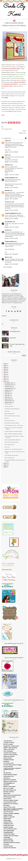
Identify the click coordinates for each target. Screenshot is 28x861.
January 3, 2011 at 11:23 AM (11, 227)
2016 (5, 372)
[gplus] (12, 311)
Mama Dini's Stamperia (10, 779)
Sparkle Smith (7, 818)
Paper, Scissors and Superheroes (12, 795)
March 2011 (8, 399)
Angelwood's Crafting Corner (11, 746)
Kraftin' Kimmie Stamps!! (10, 774)
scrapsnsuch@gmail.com (11, 213)
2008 (5, 466)
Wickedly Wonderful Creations (12, 842)
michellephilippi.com (9, 783)
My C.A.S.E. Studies (9, 788)
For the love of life (8, 763)
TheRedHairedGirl (8, 832)
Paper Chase (7, 793)
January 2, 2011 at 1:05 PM (11, 210)
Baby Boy (7, 418)
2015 (5, 374)
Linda (6, 140)
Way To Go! (7, 447)
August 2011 (8, 390)
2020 (5, 365)
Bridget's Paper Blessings (10, 747)
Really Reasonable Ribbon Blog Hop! (12, 439)
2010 (5, 463)
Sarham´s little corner (9, 807)
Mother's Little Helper (9, 786)
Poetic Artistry (7, 798)
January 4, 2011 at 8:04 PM (11, 254)
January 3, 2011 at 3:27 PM (11, 238)
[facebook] (6, 311)
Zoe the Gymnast (8, 404)
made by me (7, 778)
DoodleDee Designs (9, 759)
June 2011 (7, 393)
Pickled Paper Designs (9, 797)
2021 (5, 363)
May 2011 (7, 395)
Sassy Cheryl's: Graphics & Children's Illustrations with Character (13, 809)
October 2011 (8, 386)
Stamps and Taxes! (9, 825)
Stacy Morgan (8, 221)
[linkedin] (15, 311)
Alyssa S (7, 257)
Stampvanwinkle (9, 241)
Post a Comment (7, 267)
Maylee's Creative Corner (10, 781)
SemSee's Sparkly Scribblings (11, 813)
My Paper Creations (9, 791)
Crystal (7, 230)
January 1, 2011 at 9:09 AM (11, 161)
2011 (5, 381)
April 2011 (7, 397)
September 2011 (9, 388)
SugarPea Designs (8, 827)
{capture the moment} (10, 847)
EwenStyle (6, 761)
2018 (5, 369)
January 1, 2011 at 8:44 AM (11, 152)
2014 (5, 376)
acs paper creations (9, 742)
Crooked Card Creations (10, 753)
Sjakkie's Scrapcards (9, 817)
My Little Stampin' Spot (10, 790)
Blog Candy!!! (13, 338)
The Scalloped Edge (9, 830)
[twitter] (9, 311)
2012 (5, 379)
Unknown (7, 165)
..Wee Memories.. (8, 741)
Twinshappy (7, 837)
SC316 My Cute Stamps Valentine (12, 423)
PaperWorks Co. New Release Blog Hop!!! (14, 449)
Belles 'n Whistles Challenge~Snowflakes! (13, 433)
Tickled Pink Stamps (9, 834)
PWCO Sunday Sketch (9, 444)
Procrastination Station (10, 802)
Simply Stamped (8, 815)
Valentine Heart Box (9, 406)
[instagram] (17, 311)
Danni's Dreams (8, 758)
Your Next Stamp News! (10, 420)
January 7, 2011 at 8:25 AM (11, 264)
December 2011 (9, 383)
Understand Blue (8, 839)
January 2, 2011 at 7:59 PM (11, 218)
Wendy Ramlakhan (10, 177)
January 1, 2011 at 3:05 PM (11, 187)
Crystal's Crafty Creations (10, 754)
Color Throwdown (8, 751)
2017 (5, 371)
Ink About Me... (8, 773)
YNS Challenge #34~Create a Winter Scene (14, 425)
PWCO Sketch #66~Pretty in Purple (12, 415)
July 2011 (7, 392)
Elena (6, 155)
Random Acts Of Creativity (11, 803)
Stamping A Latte (8, 823)
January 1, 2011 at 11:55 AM (11, 174)
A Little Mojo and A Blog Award (11, 442)
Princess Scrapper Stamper (11, 800)
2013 (5, 378)
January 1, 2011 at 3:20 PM (11, 198)
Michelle (7, 190)
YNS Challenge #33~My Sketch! (12, 455)
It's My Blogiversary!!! (15, 331)
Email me (4, 315)
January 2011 (8, 402)
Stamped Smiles (8, 822)
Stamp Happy (7, 820)
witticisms (6, 844)
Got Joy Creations (8, 766)
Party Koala (7, 411)
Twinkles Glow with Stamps (11, 835)
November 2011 (9, 384)
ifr (4, 771)
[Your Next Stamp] (2, 323)
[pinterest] (20, 311)
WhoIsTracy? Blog (8, 840)
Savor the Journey (8, 811)
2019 (5, 367)
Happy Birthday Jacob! (9, 413)
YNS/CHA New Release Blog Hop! (12, 408)
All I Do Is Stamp (8, 744)
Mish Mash (6, 785)
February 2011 (9, 400)
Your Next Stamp (8, 846)
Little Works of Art (9, 776)
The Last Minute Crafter (10, 829)
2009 (5, 465)
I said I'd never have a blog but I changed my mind (12, 769)
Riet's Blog (6, 805)
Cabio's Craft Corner (9, 749)
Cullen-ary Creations (9, 756)
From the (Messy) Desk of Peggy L (13, 765)
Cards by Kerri (14, 10)
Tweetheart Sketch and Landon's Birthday (13, 431)
